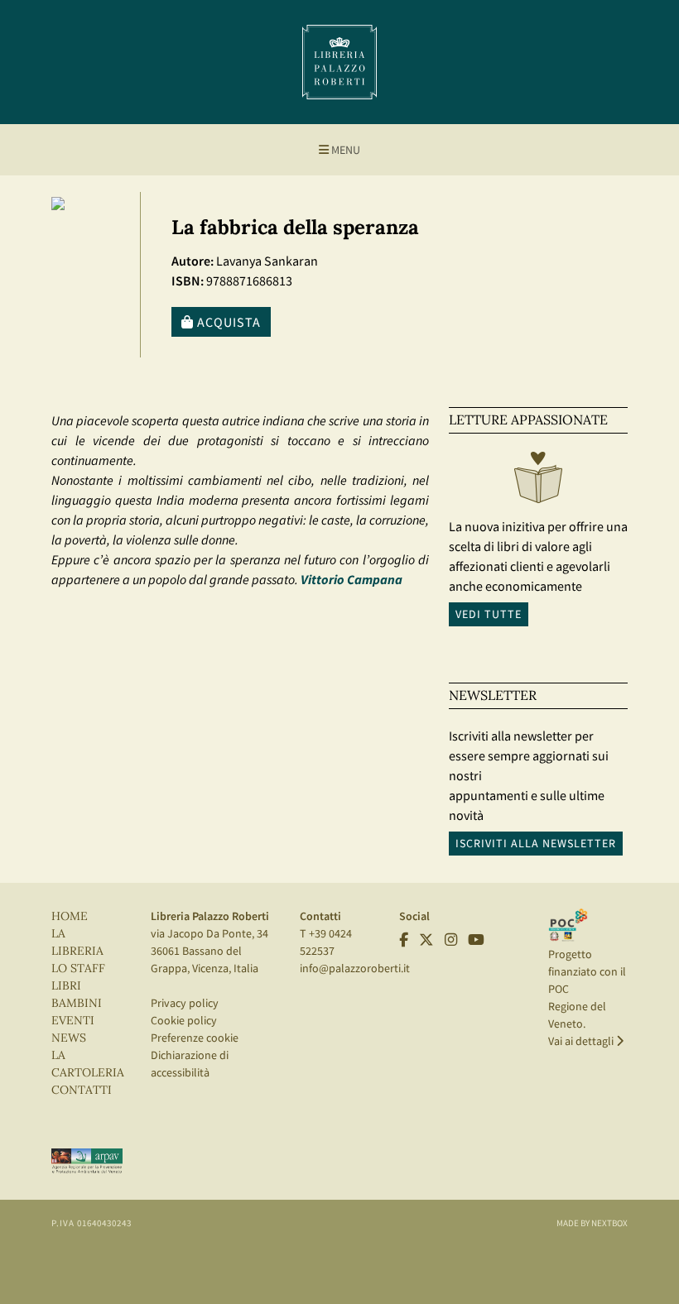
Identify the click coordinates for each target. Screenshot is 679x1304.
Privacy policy (185, 1002)
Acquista (227, 322)
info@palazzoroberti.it (355, 968)
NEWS (68, 1038)
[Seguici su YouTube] (476, 939)
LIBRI (66, 986)
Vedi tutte (488, 613)
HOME (69, 916)
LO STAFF (78, 968)
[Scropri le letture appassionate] (538, 481)
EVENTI (72, 1021)
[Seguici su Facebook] (403, 939)
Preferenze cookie (194, 1037)
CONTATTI (81, 1090)
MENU (344, 149)
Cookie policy (184, 1020)
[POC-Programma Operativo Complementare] (568, 924)
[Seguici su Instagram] (451, 939)
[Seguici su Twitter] (426, 939)
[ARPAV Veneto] (87, 1160)
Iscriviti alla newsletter (535, 843)
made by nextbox (592, 1223)
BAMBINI (76, 1003)
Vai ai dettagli (582, 1040)
